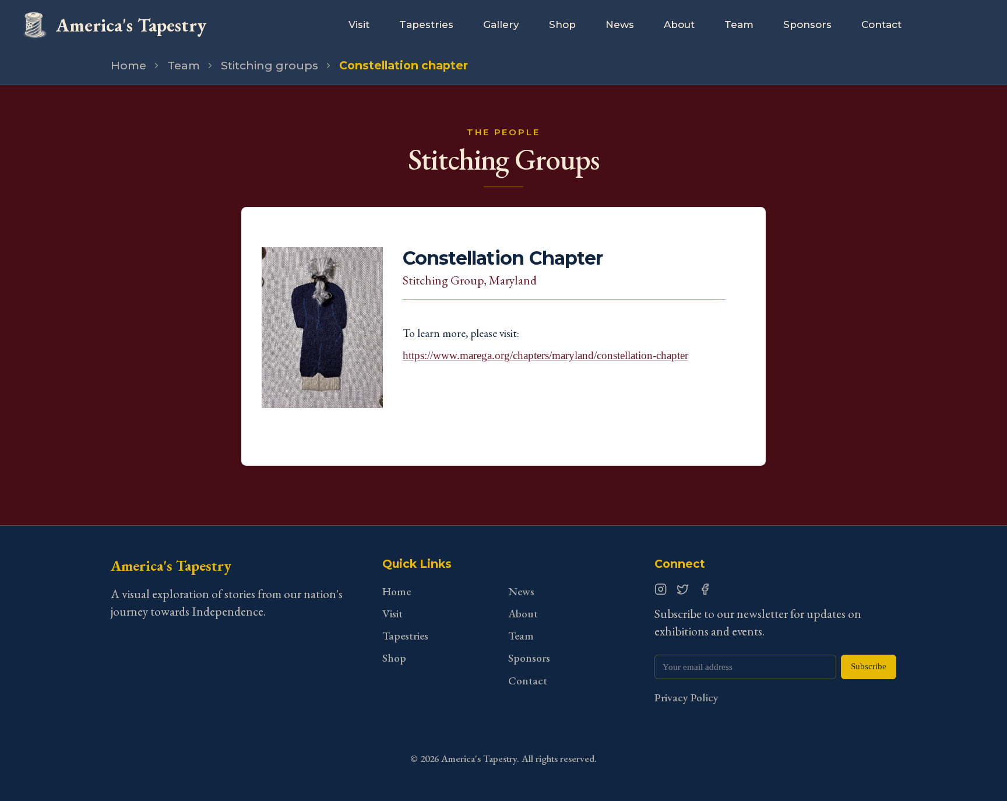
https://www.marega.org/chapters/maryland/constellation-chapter (545, 355)
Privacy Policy (686, 697)
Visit (358, 24)
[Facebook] (705, 589)
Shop (562, 24)
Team (739, 24)
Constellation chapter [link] (403, 65)
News (619, 24)
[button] (322, 346)
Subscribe (868, 666)
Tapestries (426, 24)
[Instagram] (660, 589)
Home (128, 65)
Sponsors (807, 24)
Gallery (501, 24)
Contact (881, 24)
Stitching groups (269, 65)
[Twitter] (683, 589)
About (679, 24)
